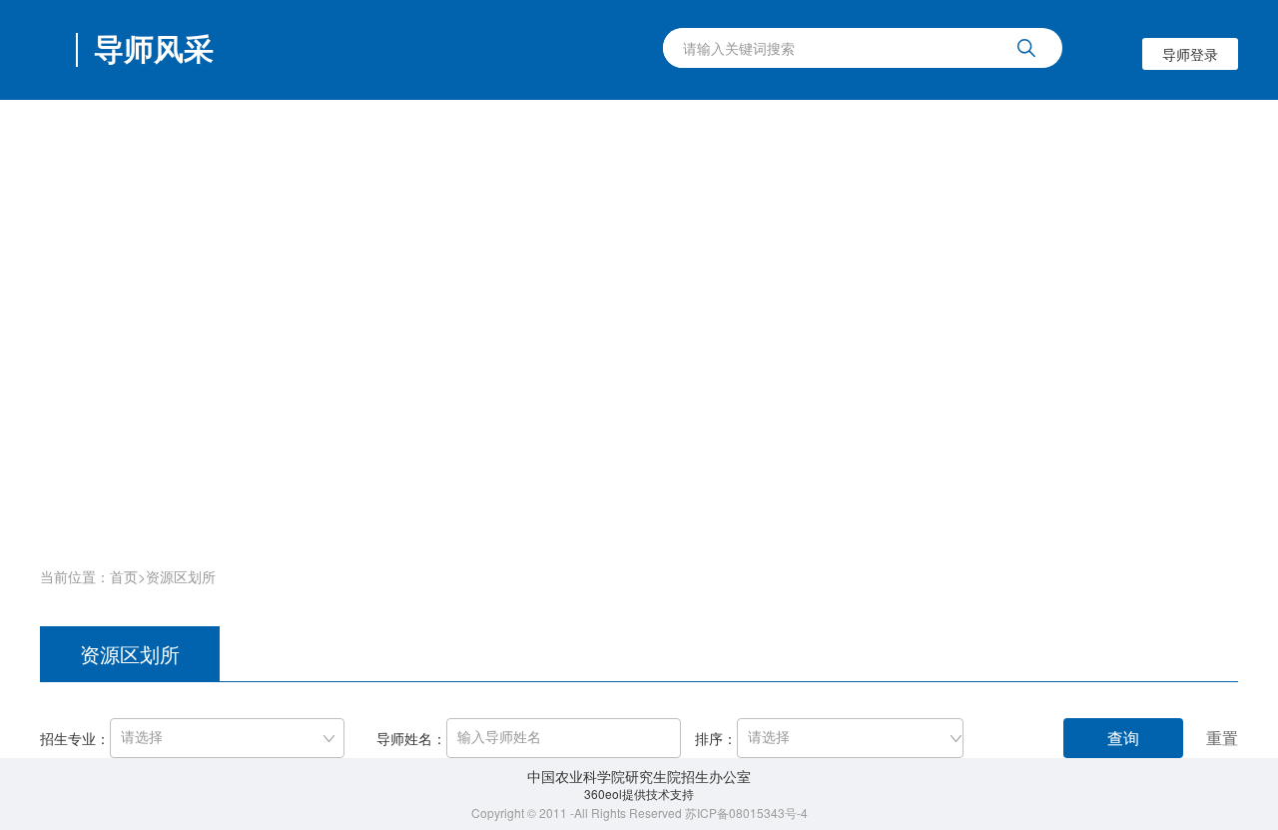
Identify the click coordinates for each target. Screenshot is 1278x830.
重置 (1222, 737)
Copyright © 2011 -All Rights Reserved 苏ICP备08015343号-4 (639, 812)
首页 (124, 576)
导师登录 (1190, 54)
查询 (1123, 737)
